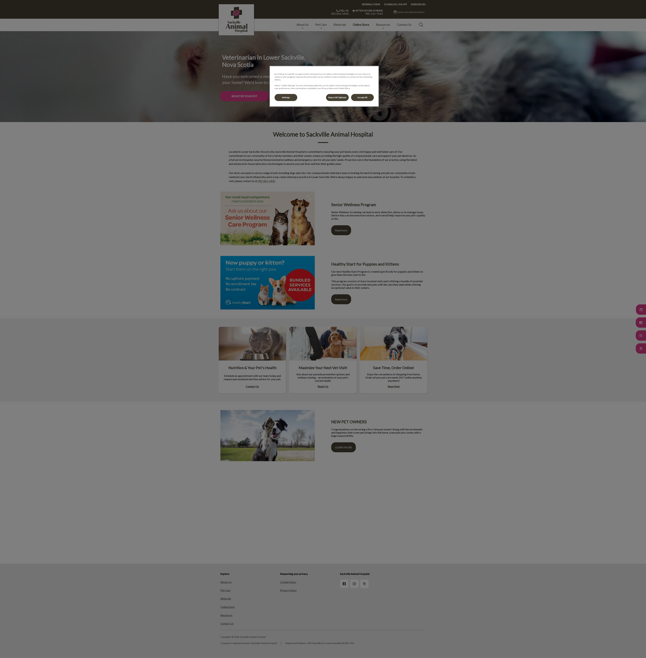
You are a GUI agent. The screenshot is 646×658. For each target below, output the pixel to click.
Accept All (362, 97)
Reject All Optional (337, 97)
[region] (324, 86)
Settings (286, 97)
